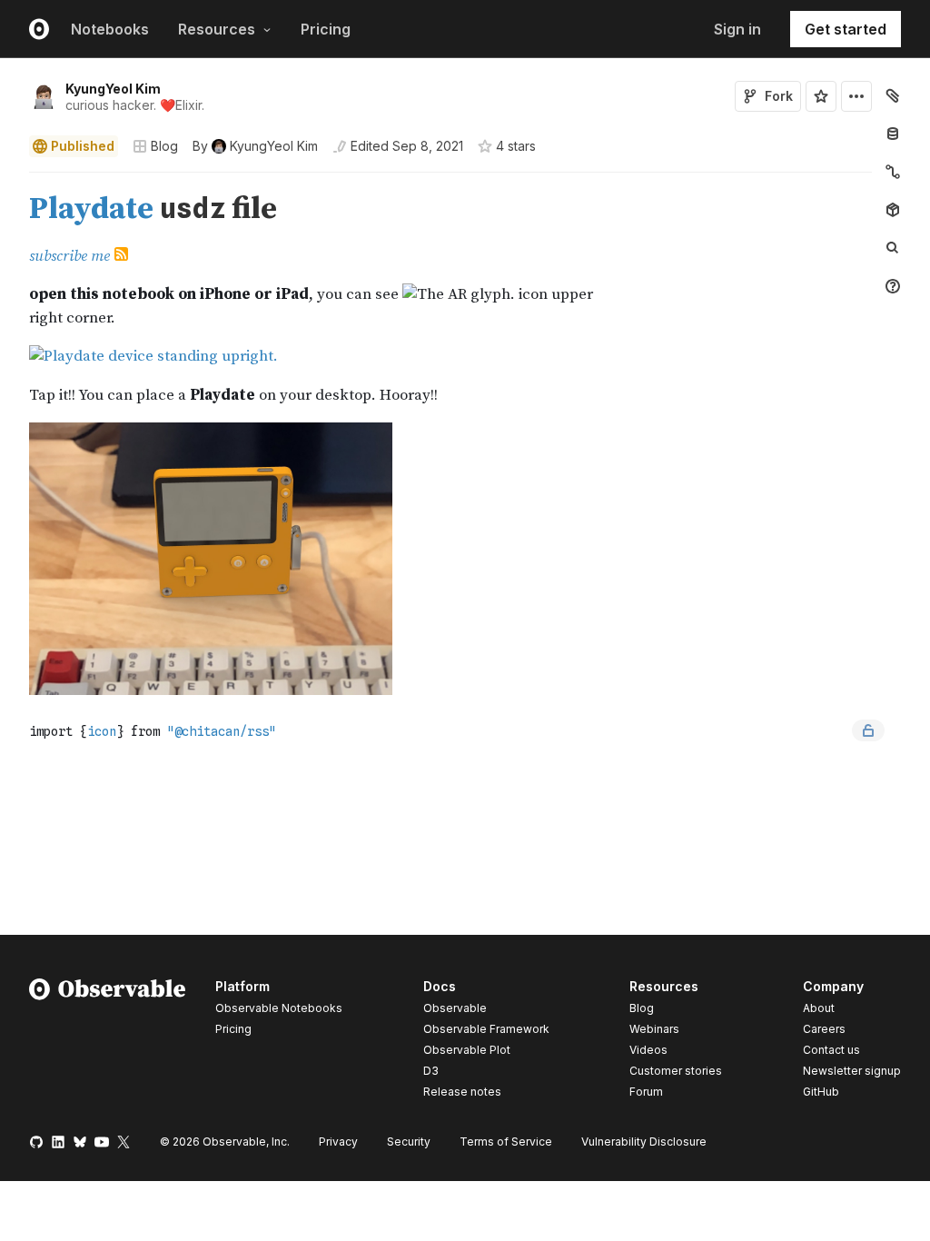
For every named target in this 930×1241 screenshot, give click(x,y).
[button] (7, 180)
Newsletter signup (852, 1071)
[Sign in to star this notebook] (821, 96)
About (819, 1008)
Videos (648, 1050)
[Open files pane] (892, 95)
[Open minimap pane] (892, 171)
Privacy (338, 1141)
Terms (506, 1141)
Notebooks (110, 29)
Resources (216, 29)
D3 (431, 1070)
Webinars (654, 1029)
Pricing (326, 29)
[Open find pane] (892, 248)
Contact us (831, 1050)
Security (408, 1141)
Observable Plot (466, 1050)
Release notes (462, 1091)
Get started (845, 29)
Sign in (737, 29)
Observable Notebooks (278, 1008)
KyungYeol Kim (113, 88)
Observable (455, 1008)
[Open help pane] (892, 286)
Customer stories (675, 1070)
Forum (646, 1091)
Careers (824, 1029)
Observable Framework (486, 1029)
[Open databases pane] (892, 133)
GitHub (821, 1091)
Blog (164, 146)
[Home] (107, 1042)
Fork (779, 96)
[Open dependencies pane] (892, 209)
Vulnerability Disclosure (644, 1141)
